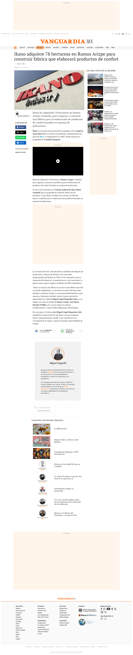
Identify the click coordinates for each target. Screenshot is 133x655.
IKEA (42, 137)
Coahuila (30, 48)
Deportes (80, 48)
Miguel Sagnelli (23, 116)
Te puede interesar (43, 411)
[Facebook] (113, 34)
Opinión (64, 48)
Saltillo (40, 48)
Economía (99, 48)
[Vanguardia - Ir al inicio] (66, 41)
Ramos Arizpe (21, 152)
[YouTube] (123, 34)
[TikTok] (126, 34)
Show (72, 48)
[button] (15, 48)
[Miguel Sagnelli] (58, 354)
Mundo (56, 48)
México (48, 48)
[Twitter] (116, 34)
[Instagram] (119, 34)
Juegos (22, 48)
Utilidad (89, 48)
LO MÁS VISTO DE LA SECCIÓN (101, 71)
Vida (107, 48)
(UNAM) (50, 372)
